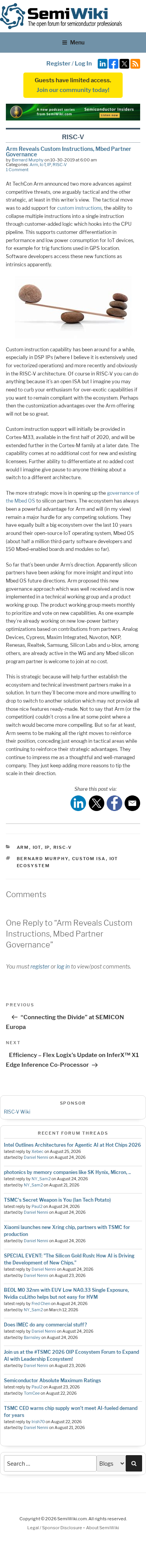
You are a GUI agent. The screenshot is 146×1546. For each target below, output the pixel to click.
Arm (34, 164)
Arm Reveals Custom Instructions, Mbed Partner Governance (68, 151)
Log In (83, 63)
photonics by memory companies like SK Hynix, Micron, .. (67, 1172)
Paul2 (37, 1206)
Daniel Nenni (36, 1157)
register (39, 966)
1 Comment (17, 169)
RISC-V (60, 164)
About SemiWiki (102, 1527)
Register (58, 63)
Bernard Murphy (28, 160)
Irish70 (38, 1421)
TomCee (32, 1393)
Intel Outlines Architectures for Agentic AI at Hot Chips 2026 (72, 1145)
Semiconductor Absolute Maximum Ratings (52, 1380)
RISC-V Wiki (17, 1112)
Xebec (38, 1151)
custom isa (89, 858)
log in (63, 966)
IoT (43, 164)
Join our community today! (73, 90)
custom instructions (79, 208)
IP (49, 164)
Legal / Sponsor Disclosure (55, 1527)
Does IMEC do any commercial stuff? (45, 1325)
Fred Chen (41, 1303)
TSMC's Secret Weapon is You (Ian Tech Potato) (57, 1200)
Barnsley (32, 1337)
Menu (77, 42)
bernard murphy (43, 858)
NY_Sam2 (41, 1178)
